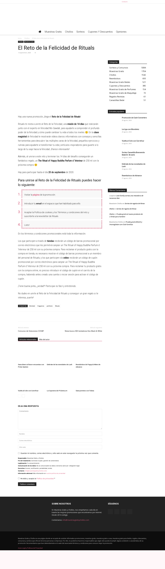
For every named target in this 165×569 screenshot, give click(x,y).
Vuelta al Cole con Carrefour (28, 391)
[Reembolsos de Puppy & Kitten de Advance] (89, 353)
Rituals (57, 306)
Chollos (69, 31)
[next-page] (23, 395)
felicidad (32, 306)
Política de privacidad (45, 478)
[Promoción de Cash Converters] (114, 121)
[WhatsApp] (20, 58)
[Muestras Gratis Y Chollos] (82, 16)
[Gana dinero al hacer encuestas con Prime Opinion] (31, 353)
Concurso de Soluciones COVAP (31, 331)
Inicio (20, 38)
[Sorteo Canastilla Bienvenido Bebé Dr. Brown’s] (114, 155)
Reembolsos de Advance (132, 176)
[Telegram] (26, 58)
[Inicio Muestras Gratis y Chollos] (40, 32)
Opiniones (121, 31)
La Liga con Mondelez (130, 129)
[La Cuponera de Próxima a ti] (60, 380)
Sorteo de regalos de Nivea (135, 203)
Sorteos (80, 31)
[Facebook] (133, 1)
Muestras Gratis (53, 31)
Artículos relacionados (27, 339)
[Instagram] (137, 1)
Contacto (125, 2)
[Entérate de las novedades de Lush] (60, 353)
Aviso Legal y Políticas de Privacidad (30, 548)
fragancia (41, 306)
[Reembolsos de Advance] (114, 178)
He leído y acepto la (37, 478)
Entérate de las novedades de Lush (59, 364)
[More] (42, 58)
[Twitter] (145, 1)
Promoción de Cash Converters (134, 118)
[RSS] (141, 1)
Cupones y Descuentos (100, 31)
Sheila (111, 209)
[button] (144, 32)
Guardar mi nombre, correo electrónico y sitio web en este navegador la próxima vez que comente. (60, 453)
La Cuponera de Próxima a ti (57, 391)
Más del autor (44, 339)
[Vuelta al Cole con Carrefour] (31, 380)
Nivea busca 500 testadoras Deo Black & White (83, 331)
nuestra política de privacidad (55, 473)
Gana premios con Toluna (85, 391)
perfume (50, 306)
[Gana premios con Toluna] (89, 380)
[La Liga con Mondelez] (114, 132)
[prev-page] (19, 395)
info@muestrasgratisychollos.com (36, 471)
